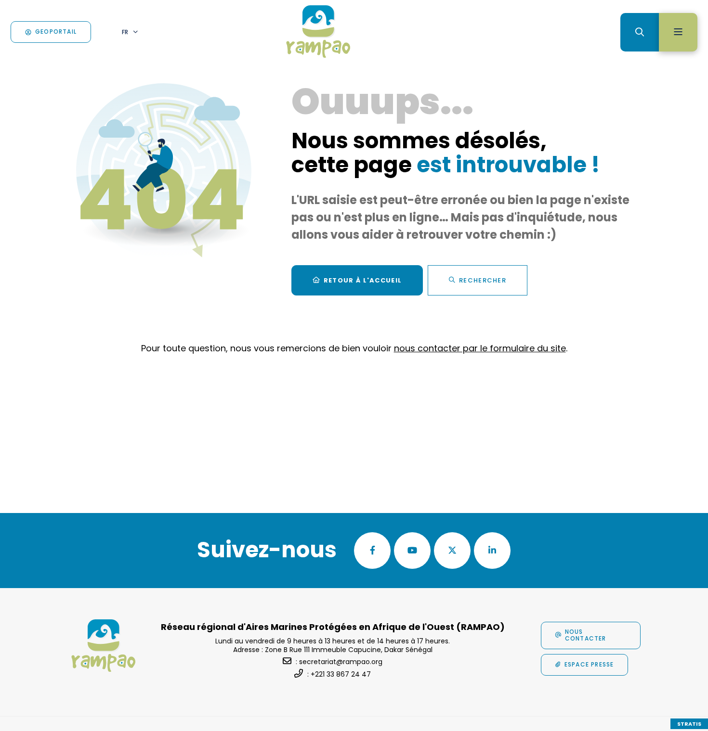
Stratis (689, 724)
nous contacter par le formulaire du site (480, 348)
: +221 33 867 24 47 (339, 674)
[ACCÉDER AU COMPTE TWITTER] (452, 550)
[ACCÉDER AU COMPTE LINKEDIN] (492, 550)
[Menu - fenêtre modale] (678, 32)
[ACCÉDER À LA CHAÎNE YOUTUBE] (412, 550)
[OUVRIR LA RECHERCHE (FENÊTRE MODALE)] (639, 32)
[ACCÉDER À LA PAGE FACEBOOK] (372, 550)
